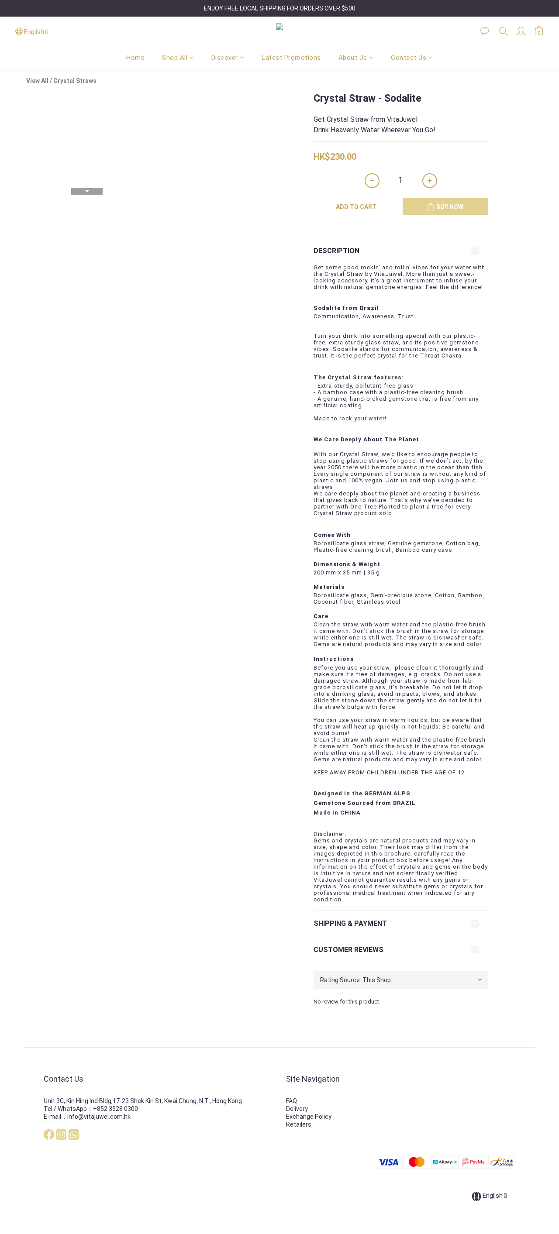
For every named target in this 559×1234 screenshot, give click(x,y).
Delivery (297, 1108)
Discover (224, 58)
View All (37, 80)
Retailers (298, 1124)
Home (135, 58)
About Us (352, 58)
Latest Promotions (291, 58)
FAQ (291, 1100)
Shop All (174, 58)
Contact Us (408, 58)
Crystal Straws (75, 80)
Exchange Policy (308, 1116)
